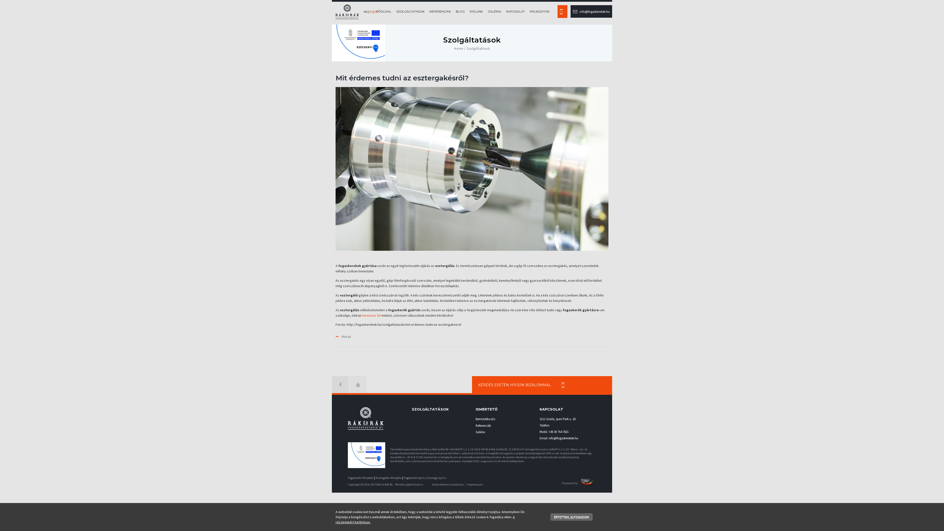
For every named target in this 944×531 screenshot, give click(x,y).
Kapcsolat (515, 11)
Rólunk (476, 11)
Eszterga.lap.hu (437, 478)
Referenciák (440, 11)
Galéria (494, 11)
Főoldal (383, 11)
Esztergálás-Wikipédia (389, 478)
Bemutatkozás (485, 419)
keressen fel (371, 315)
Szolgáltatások (410, 11)
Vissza (346, 336)
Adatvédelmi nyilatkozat (448, 484)
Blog (460, 11)
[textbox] (472, 290)
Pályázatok (540, 11)
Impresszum (475, 484)
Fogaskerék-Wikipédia (361, 478)
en (371, 12)
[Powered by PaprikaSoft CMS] (579, 482)
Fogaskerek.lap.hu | (416, 478)
